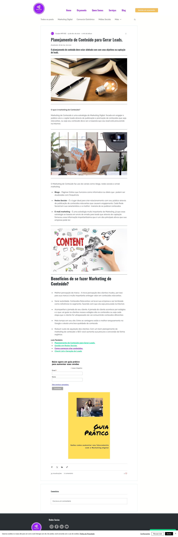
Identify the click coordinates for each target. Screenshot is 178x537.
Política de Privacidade (87, 534)
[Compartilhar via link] (67, 467)
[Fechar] (175, 533)
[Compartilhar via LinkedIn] (62, 467)
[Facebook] (57, 527)
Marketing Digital (65, 19)
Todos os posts (47, 19)
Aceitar (169, 534)
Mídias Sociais (105, 19)
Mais (117, 19)
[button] (135, 19)
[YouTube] (67, 527)
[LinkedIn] (62, 527)
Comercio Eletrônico (85, 19)
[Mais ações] (126, 33)
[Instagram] (52, 527)
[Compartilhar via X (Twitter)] (57, 467)
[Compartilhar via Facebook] (52, 467)
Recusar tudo (157, 534)
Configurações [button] (145, 534)
